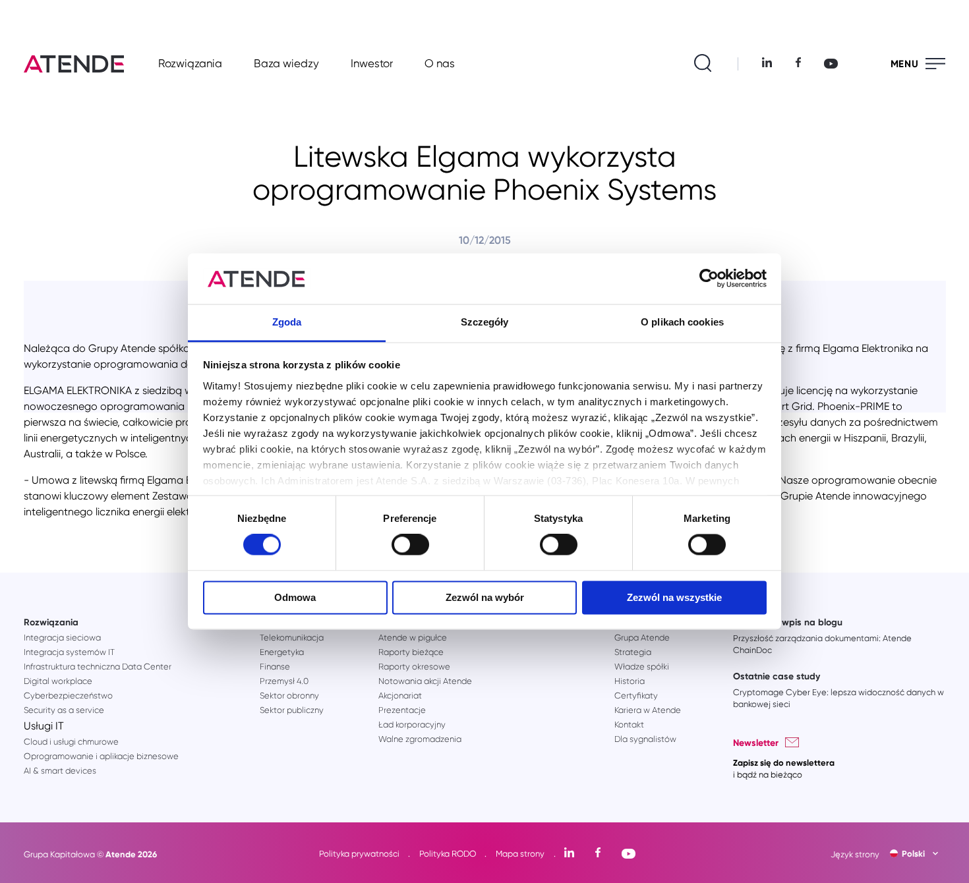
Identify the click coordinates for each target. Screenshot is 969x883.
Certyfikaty (636, 695)
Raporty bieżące (411, 652)
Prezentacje (402, 710)
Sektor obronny (289, 695)
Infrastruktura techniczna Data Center (97, 666)
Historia (629, 681)
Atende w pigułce (412, 637)
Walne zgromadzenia (419, 739)
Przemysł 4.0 (284, 681)
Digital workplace (58, 681)
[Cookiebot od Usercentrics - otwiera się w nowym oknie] (709, 279)
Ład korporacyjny (412, 724)
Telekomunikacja (292, 637)
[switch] (410, 544)
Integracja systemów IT (69, 652)
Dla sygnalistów (645, 739)
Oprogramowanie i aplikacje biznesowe (101, 756)
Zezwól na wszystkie (674, 597)
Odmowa (295, 597)
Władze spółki (641, 666)
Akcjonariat (400, 695)
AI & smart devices (60, 771)
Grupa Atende (642, 637)
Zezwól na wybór (485, 597)
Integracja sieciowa (62, 637)
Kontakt (629, 724)
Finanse (275, 666)
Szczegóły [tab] (485, 322)
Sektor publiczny (292, 710)
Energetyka (282, 652)
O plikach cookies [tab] (682, 322)
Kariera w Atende (647, 710)
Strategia (632, 652)
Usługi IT (44, 726)
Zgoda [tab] (287, 322)
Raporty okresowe (414, 666)
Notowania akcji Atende (425, 681)
